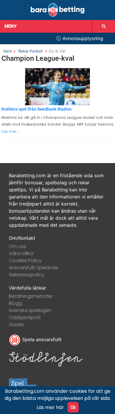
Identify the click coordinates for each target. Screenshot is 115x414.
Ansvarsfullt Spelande (33, 267)
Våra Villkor (21, 253)
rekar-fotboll (30, 51)
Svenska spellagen (30, 310)
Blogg (15, 303)
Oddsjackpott (25, 317)
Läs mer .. (10, 131)
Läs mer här (50, 407)
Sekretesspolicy (26, 274)
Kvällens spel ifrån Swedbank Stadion (36, 109)
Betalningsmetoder (31, 296)
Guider (16, 324)
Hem (7, 51)
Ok (73, 407)
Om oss (17, 246)
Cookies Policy (25, 260)
